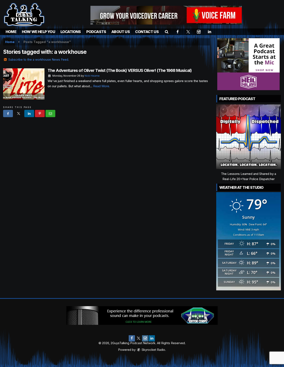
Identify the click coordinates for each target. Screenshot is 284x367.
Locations (71, 31)
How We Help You (38, 31)
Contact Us (147, 31)
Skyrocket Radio (153, 350)
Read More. (101, 86)
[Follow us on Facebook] (132, 338)
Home (11, 31)
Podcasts (96, 31)
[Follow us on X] (138, 338)
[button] (166, 31)
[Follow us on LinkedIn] (152, 338)
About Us (120, 31)
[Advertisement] (166, 15)
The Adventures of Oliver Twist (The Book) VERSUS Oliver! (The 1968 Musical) (120, 70)
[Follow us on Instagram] (145, 338)
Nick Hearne (92, 75)
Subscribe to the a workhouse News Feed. (38, 59)
